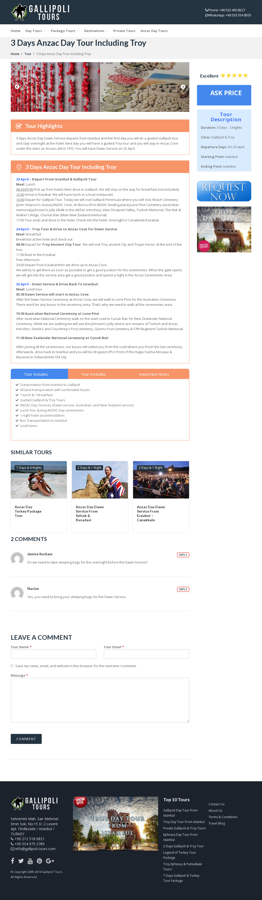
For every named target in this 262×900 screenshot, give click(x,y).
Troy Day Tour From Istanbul (184, 822)
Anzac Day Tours (154, 30)
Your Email (114, 647)
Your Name (21, 647)
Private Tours (124, 30)
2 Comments (29, 539)
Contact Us (216, 804)
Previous (17, 87)
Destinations (94, 30)
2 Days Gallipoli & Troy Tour (183, 846)
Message (19, 675)
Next (182, 87)
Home (15, 30)
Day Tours (34, 30)
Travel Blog (217, 823)
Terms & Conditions (223, 817)
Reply (183, 555)
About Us (215, 810)
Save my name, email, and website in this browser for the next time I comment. (76, 666)
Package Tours (63, 30)
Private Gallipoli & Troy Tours (184, 828)
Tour (27, 54)
